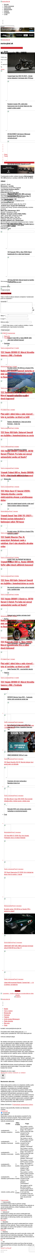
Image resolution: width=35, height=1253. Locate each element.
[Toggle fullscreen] (4, 1250)
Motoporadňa (8, 9)
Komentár (4, 301)
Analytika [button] (3, 1220)
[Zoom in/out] (6, 1250)
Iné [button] (2, 1240)
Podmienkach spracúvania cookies (22, 1104)
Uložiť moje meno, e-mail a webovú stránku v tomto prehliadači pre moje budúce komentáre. (17, 326)
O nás (5, 14)
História (6, 11)
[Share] (3, 1250)
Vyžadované (6, 1113)
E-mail (3, 319)
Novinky (6, 4)
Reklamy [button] (3, 1230)
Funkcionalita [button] (4, 1200)
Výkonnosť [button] (4, 1210)
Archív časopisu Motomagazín (12, 1019)
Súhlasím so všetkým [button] (19, 1073)
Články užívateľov (8, 1021)
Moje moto (7, 1023)
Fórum (5, 1025)
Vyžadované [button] (4, 1111)
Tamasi (2, 69)
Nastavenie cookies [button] (6, 1073)
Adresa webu (4, 322)
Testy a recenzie (9, 6)
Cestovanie (7, 8)
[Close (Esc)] (1, 1250)
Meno (3, 316)
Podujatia (7, 13)
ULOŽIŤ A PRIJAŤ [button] (6, 1248)
